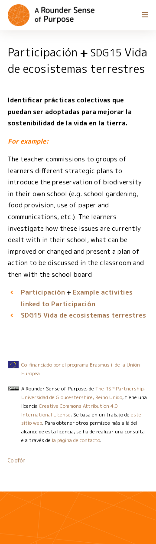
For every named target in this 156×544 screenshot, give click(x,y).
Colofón (17, 460)
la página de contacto (76, 440)
